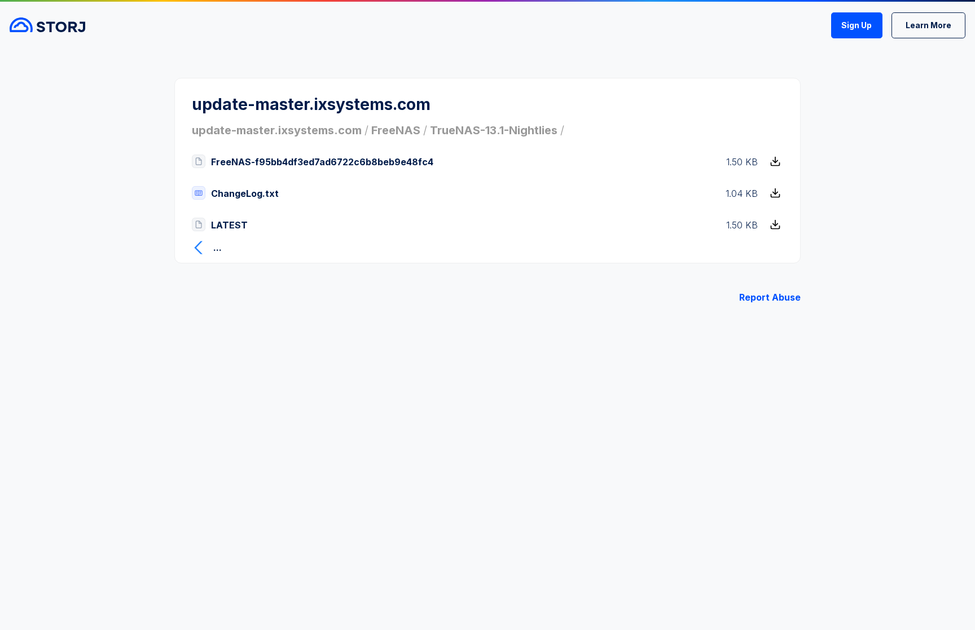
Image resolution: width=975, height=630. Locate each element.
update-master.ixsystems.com (277, 130)
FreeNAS (395, 130)
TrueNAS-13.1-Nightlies (493, 130)
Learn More (928, 25)
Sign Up (856, 25)
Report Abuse (770, 297)
